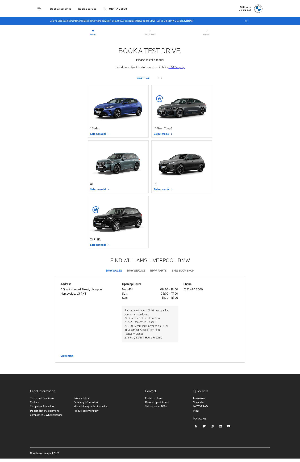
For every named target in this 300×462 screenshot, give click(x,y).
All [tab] (160, 78)
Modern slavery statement (44, 410)
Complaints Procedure (42, 406)
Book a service (87, 8)
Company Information (86, 402)
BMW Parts (158, 270)
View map (66, 355)
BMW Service (136, 270)
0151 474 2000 (118, 8)
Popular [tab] (143, 78)
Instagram (212, 426)
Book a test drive (60, 8)
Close (246, 21)
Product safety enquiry (86, 410)
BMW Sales (114, 270)
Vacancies (199, 402)
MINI (196, 410)
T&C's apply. (177, 67)
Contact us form (153, 398)
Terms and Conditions (42, 398)
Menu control (39, 8)
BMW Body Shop (183, 270)
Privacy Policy (81, 398)
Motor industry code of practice (90, 406)
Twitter (204, 426)
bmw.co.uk (199, 398)
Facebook (196, 426)
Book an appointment (157, 402)
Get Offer (188, 20)
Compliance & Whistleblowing (46, 415)
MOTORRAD (200, 406)
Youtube (228, 426)
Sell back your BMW (156, 406)
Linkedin (220, 426)
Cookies (34, 402)
